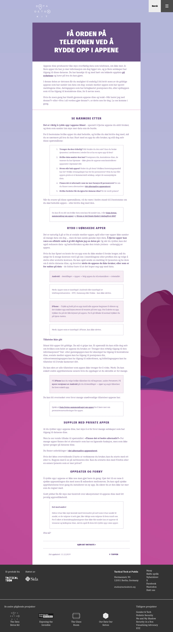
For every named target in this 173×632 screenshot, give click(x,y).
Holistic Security (144, 615)
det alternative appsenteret (97, 186)
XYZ (138, 628)
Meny (149, 570)
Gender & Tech (143, 612)
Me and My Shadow (146, 618)
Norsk (155, 6)
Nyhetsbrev (152, 577)
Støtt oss (150, 590)
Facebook (151, 583)
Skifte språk (152, 574)
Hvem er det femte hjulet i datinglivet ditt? (96, 216)
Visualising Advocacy (147, 625)
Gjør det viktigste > (86, 545)
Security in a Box (144, 621)
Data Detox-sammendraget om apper (76, 407)
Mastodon (151, 586)
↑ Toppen (113, 554)
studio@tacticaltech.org (125, 587)
